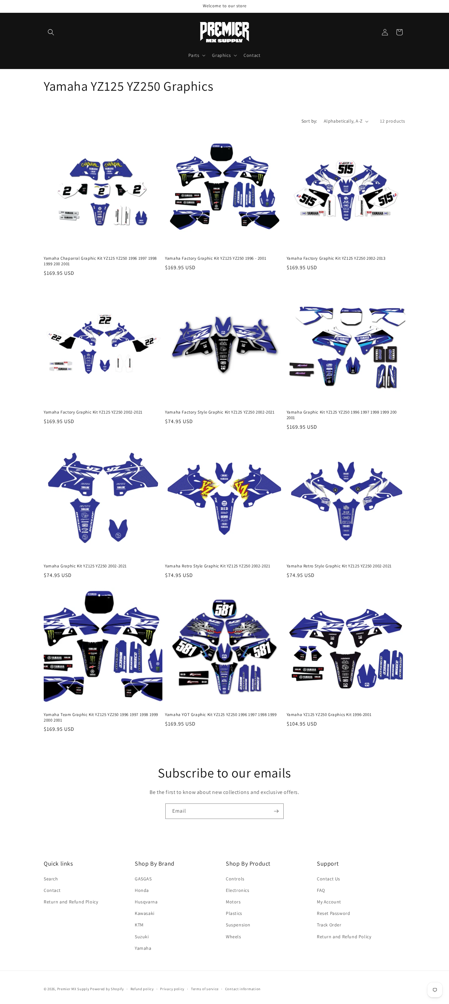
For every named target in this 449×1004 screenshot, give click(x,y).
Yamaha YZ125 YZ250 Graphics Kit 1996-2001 (329, 714)
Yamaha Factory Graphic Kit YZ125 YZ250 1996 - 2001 (215, 258)
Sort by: (309, 121)
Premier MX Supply (73, 989)
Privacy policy (172, 989)
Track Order (329, 925)
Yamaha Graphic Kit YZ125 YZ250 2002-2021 (85, 566)
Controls (235, 879)
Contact (52, 890)
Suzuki (142, 937)
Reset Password (333, 913)
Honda (142, 890)
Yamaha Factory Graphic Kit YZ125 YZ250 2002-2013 (336, 258)
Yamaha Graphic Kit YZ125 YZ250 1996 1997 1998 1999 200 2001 (342, 415)
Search (51, 879)
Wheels (233, 937)
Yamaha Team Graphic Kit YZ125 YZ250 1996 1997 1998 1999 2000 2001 (101, 717)
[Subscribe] (276, 811)
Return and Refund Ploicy (71, 902)
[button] (51, 32)
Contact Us (328, 879)
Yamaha (143, 948)
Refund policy (142, 989)
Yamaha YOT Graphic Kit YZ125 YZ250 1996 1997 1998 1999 (220, 714)
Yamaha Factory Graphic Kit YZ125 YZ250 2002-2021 (93, 412)
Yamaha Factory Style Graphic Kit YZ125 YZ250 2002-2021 (219, 412)
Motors (233, 902)
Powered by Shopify (107, 989)
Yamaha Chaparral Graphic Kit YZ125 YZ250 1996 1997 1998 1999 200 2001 (100, 261)
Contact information (243, 989)
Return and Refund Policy (344, 937)
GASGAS (143, 879)
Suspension (238, 925)
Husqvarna (146, 902)
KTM (139, 925)
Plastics (234, 913)
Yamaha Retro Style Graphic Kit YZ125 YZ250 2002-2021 (217, 566)
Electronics (237, 890)
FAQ (321, 890)
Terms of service (205, 989)
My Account (329, 902)
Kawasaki (144, 913)
